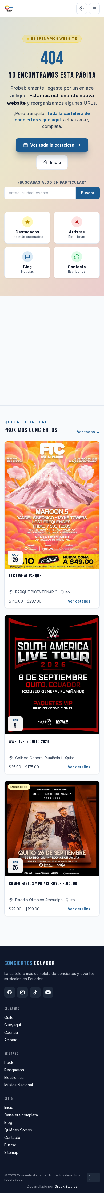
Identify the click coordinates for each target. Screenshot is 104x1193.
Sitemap (11, 1152)
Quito (9, 1017)
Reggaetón (14, 1070)
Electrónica (14, 1077)
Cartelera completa (21, 1115)
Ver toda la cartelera (52, 145)
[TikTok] (35, 992)
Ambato (11, 1040)
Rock (8, 1062)
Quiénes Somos (18, 1130)
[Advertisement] (52, 350)
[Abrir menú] (94, 8)
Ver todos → (88, 431)
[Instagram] (22, 992)
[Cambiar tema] (81, 8)
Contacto (12, 1137)
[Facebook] (9, 992)
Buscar (87, 192)
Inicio (55, 162)
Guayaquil (13, 1025)
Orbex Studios (65, 1186)
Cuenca (11, 1032)
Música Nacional (18, 1085)
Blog (8, 1122)
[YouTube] (48, 992)
